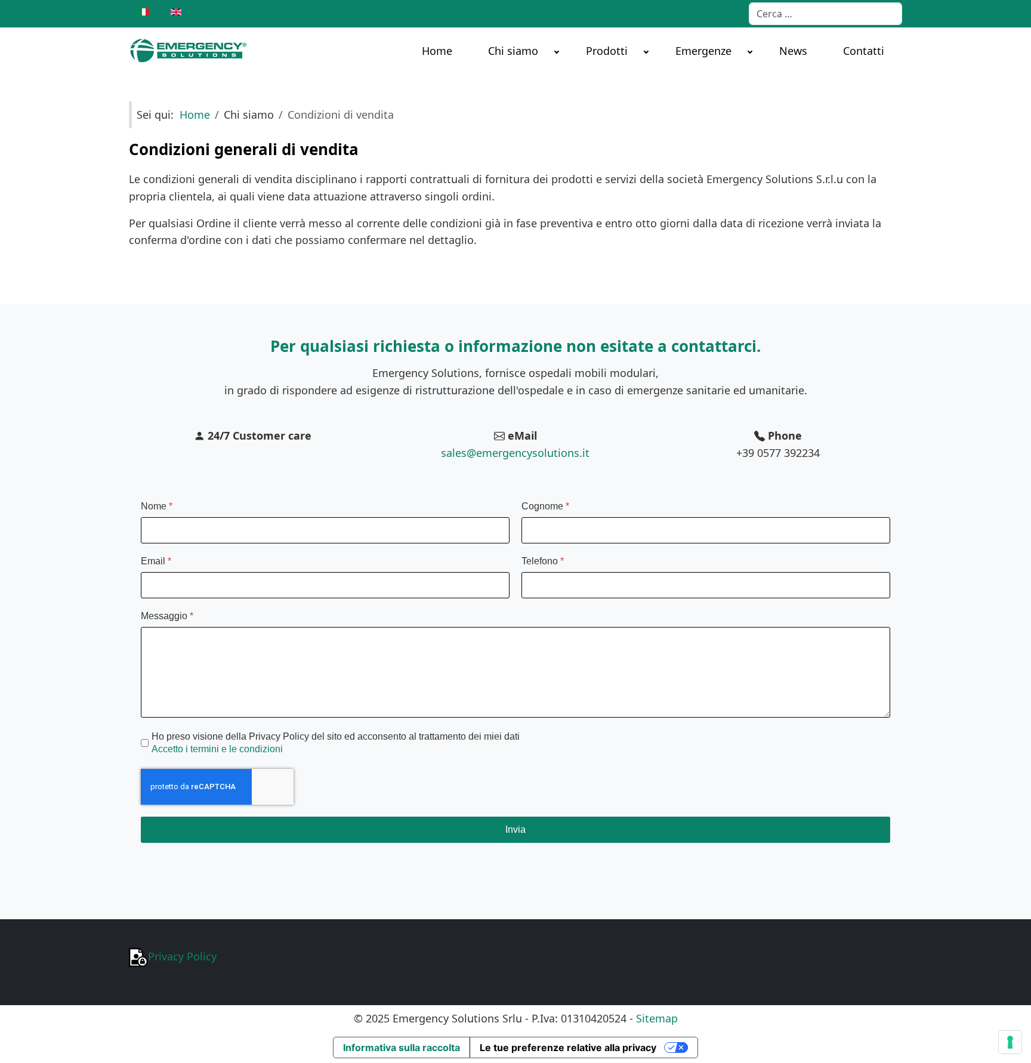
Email (156, 561)
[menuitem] (437, 50)
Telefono (542, 561)
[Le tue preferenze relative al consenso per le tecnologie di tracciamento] (1010, 1042)
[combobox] (825, 13)
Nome (156, 506)
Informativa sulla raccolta (401, 1047)
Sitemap (657, 1018)
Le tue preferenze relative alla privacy (568, 1047)
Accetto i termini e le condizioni (217, 749)
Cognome (545, 506)
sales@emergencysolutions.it (515, 453)
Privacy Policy (182, 956)
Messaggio (167, 616)
